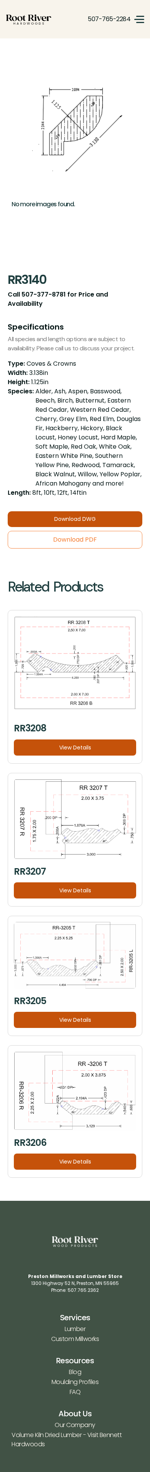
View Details (75, 747)
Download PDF (75, 539)
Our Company (75, 1425)
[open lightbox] (75, 130)
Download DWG (75, 519)
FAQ (75, 1391)
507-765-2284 (109, 19)
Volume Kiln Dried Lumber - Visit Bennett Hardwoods (67, 1440)
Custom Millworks (75, 1338)
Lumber (75, 1328)
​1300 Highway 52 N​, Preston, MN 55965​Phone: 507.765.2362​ (75, 1283)
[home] (29, 19)
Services (75, 1317)
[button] (139, 19)
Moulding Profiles (75, 1382)
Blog (75, 1372)
